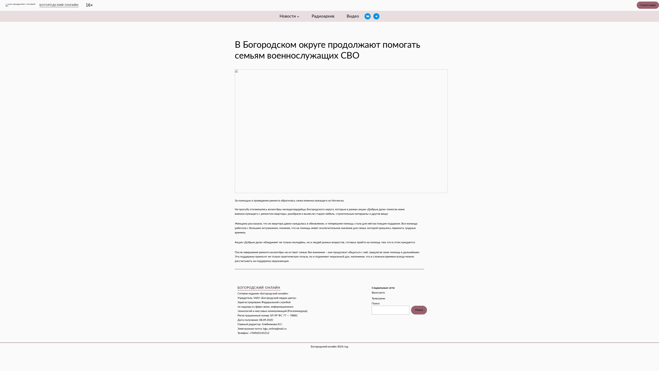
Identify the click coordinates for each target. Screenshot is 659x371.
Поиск (376, 303)
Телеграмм (378, 298)
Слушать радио (648, 5)
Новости (288, 16)
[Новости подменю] (298, 16)
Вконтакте (378, 292)
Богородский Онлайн (59, 5)
